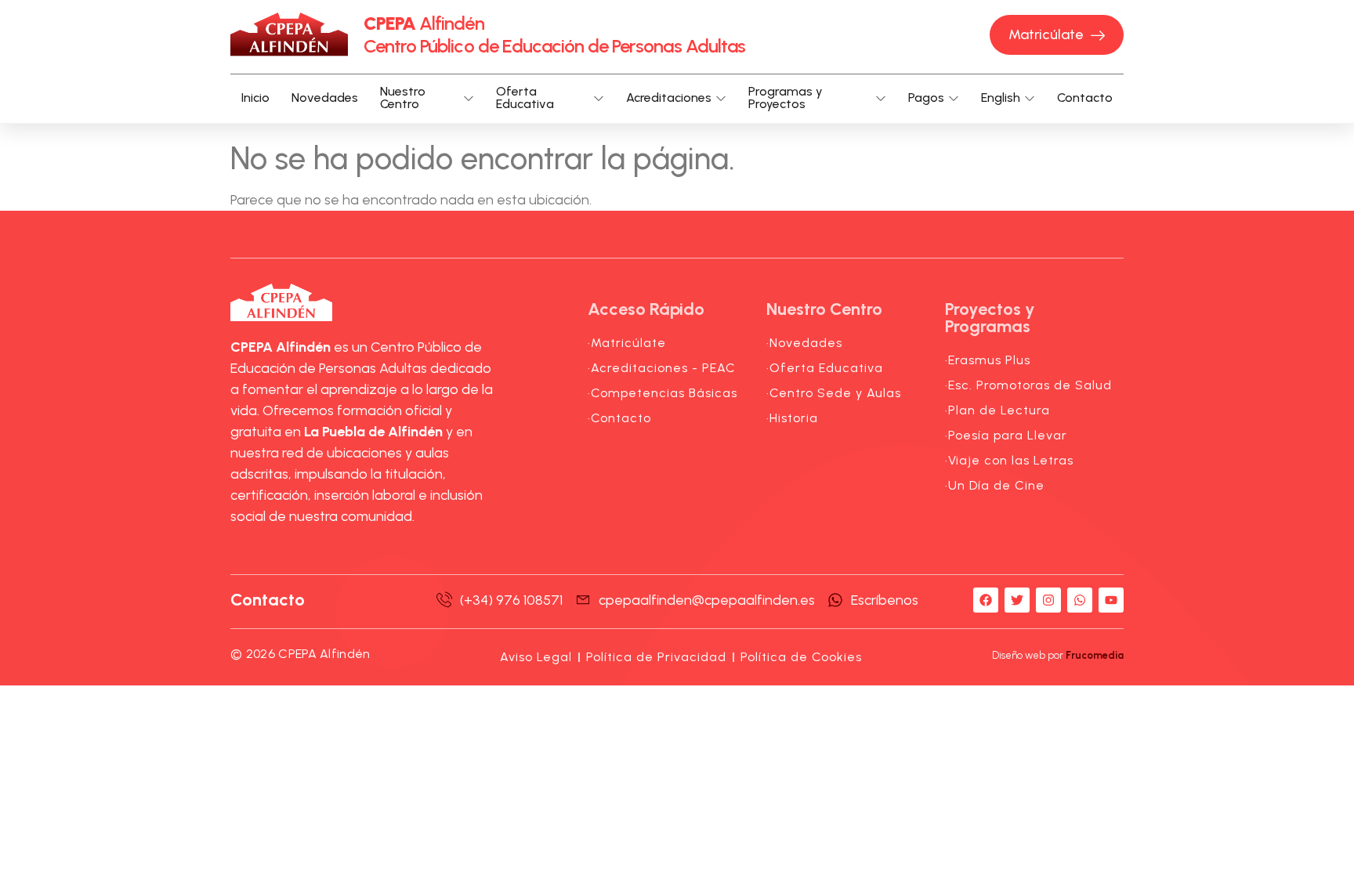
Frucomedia (1095, 655)
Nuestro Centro (402, 98)
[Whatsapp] (1079, 600)
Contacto (1085, 97)
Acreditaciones (668, 97)
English (1000, 97)
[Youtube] (1111, 600)
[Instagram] (1048, 600)
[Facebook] (985, 600)
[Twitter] (1017, 600)
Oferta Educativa (525, 98)
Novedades (324, 97)
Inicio (255, 97)
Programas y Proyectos (785, 98)
